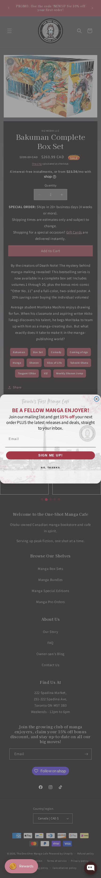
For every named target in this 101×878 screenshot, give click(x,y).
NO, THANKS (50, 467)
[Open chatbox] (90, 868)
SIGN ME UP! (50, 455)
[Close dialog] (96, 398)
